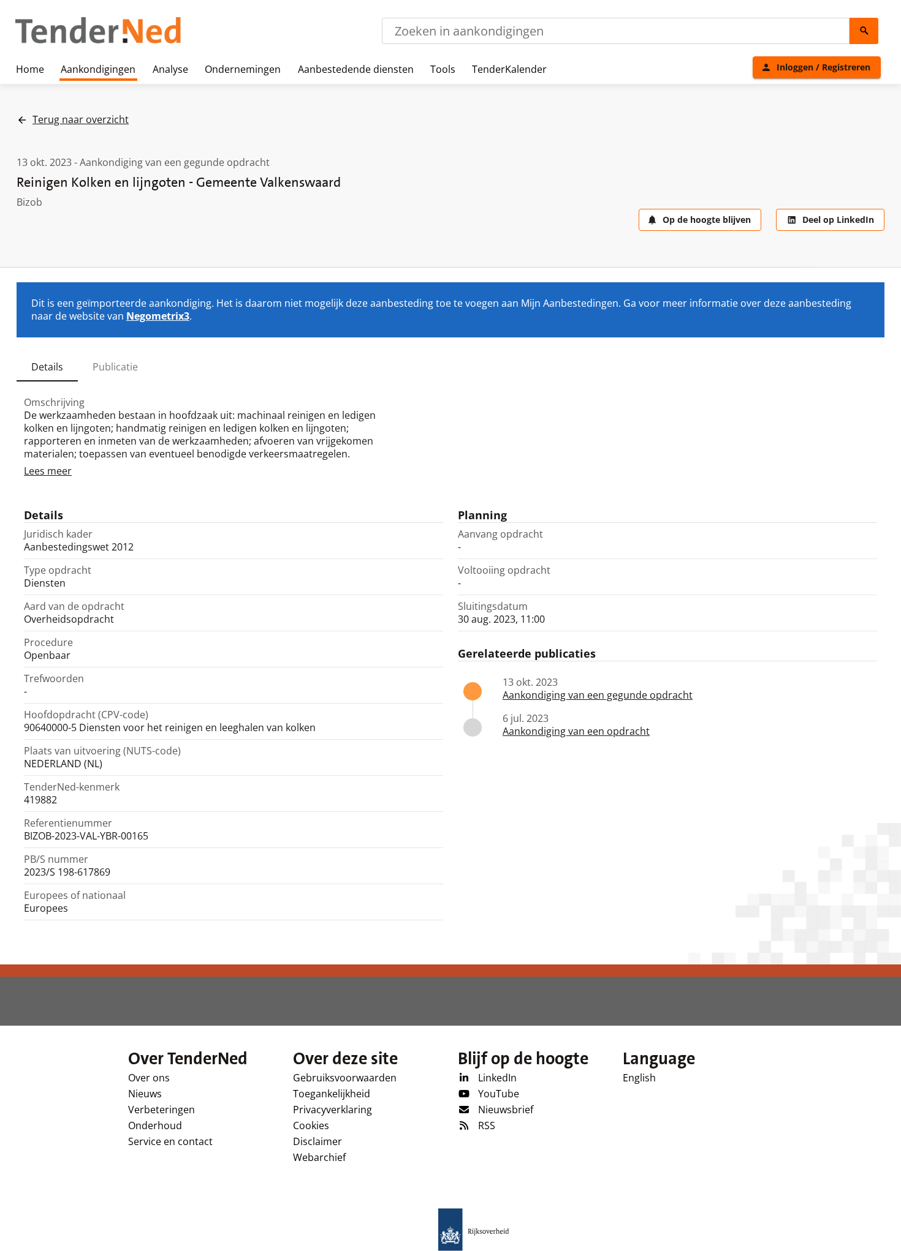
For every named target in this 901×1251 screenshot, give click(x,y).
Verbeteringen (161, 1109)
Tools (442, 69)
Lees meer (48, 471)
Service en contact (170, 1141)
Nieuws (145, 1093)
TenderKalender (509, 69)
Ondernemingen (243, 69)
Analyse (170, 69)
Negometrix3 (157, 316)
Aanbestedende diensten (356, 69)
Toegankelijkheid (331, 1093)
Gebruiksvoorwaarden (345, 1077)
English (639, 1077)
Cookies (311, 1125)
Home (30, 69)
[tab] (47, 366)
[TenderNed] (98, 41)
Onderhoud (155, 1125)
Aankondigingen (98, 69)
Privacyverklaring (332, 1109)
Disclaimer (317, 1141)
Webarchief (319, 1157)
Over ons (149, 1077)
